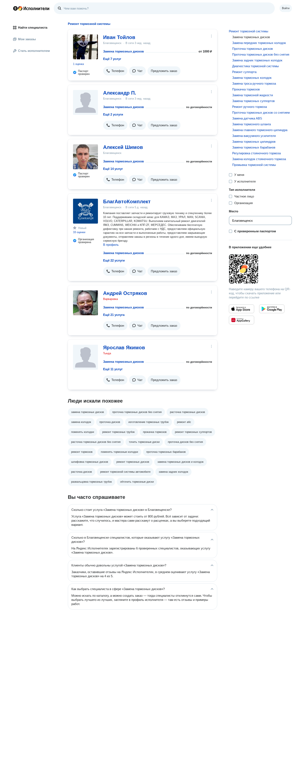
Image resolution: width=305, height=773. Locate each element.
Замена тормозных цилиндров (254, 141)
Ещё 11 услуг (113, 369)
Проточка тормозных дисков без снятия (260, 54)
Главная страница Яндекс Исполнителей (31, 8)
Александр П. (119, 93)
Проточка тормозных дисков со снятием (261, 112)
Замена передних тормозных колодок (259, 43)
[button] (115, 70)
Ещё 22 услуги (114, 260)
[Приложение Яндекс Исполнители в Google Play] (271, 308)
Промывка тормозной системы (254, 165)
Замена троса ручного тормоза (254, 83)
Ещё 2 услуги (113, 114)
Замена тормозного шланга (251, 124)
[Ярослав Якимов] (85, 357)
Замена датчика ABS (247, 118)
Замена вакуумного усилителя (254, 136)
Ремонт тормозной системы (248, 31)
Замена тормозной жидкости (252, 95)
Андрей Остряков (125, 293)
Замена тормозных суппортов (253, 101)
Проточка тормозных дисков (252, 48)
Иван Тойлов (119, 37)
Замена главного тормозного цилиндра (259, 130)
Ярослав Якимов (124, 347)
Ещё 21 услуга (113, 315)
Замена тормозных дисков (123, 51)
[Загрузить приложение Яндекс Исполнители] (260, 269)
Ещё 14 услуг (113, 168)
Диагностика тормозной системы (255, 66)
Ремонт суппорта (244, 72)
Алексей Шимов (123, 147)
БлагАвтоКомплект (127, 201)
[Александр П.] (85, 102)
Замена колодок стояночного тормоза (259, 159)
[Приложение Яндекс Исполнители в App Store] (241, 308)
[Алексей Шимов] (85, 156)
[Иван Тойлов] (85, 46)
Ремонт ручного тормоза (249, 106)
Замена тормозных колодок (252, 77)
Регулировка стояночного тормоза (256, 153)
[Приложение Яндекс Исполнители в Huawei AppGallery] (241, 320)
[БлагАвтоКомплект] (85, 211)
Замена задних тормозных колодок (257, 60)
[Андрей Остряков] (85, 302)
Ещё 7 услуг (112, 59)
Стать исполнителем (34, 50)
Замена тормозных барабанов (253, 147)
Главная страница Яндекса (15, 8)
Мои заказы (27, 39)
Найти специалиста (32, 27)
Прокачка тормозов (246, 89)
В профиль (111, 244)
